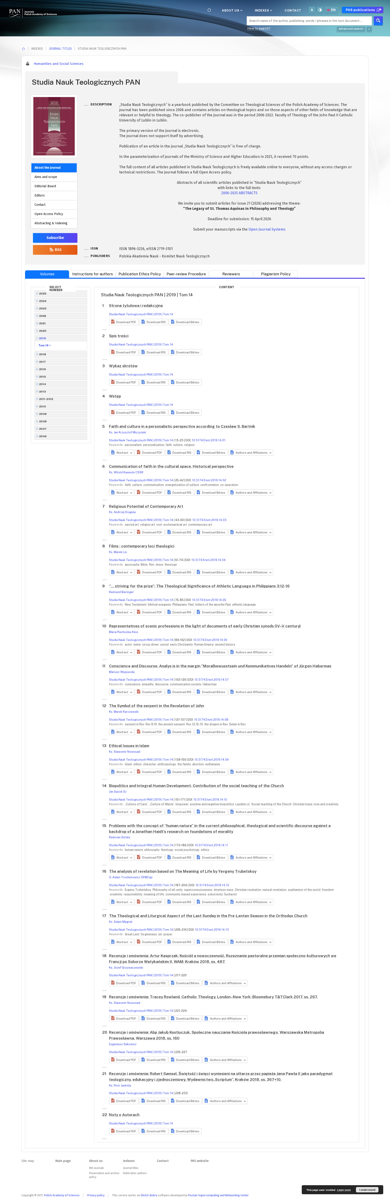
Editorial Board (45, 186)
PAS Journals (96, 1168)
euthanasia (212, 764)
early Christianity (182, 644)
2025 (42, 293)
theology (171, 564)
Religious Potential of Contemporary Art (146, 506)
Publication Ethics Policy (139, 274)
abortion (198, 764)
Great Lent (132, 934)
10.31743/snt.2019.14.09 (212, 759)
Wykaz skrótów (123, 366)
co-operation (229, 484)
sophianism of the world (304, 889)
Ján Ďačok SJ (117, 791)
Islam (129, 764)
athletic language (244, 604)
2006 (43, 436)
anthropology (167, 764)
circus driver (151, 644)
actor (129, 644)
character (150, 764)
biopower (182, 804)
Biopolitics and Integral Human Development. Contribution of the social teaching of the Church (196, 785)
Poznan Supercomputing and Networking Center (218, 1195)
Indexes (262, 10)
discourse (162, 684)
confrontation (210, 484)
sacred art (132, 524)
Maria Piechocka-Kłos (123, 632)
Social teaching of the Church (271, 804)
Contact (293, 10)
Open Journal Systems (267, 229)
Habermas (210, 684)
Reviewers (231, 274)
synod (164, 644)
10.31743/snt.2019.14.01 (208, 440)
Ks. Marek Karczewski (124, 711)
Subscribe (55, 238)
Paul (191, 604)
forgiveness (149, 934)
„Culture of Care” (137, 804)
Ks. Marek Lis (118, 552)
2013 (42, 391)
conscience (133, 684)
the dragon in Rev (216, 724)
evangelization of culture (182, 484)
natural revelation (274, 889)
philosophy (152, 849)
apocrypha (132, 564)
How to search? (258, 28)
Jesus (160, 564)
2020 (42, 330)
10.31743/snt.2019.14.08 (211, 719)
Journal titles (60, 48)
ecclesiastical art (175, 524)
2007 (43, 428)
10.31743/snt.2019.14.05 (209, 600)
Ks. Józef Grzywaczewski (126, 967)
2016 (42, 369)
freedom (328, 889)
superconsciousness (198, 889)
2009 (43, 414)
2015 (42, 376)
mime (137, 644)
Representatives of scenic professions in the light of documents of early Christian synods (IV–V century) (205, 626)
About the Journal (47, 168)
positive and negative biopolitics (212, 804)
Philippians (180, 604)
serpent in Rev (135, 724)
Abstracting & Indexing (51, 223)
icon (159, 524)
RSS (58, 250)
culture (178, 444)
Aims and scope (46, 177)
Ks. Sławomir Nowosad (124, 751)
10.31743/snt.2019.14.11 (211, 845)
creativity (116, 894)
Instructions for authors (92, 274)
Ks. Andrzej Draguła (122, 512)
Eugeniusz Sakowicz (123, 1044)
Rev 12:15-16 (195, 724)
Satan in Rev (237, 724)
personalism (133, 444)
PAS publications (361, 10)
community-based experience (186, 894)
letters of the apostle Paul (213, 604)
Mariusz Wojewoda (122, 672)
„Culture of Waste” (162, 804)
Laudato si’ (243, 804)
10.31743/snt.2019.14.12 (212, 885)
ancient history (225, 644)
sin (160, 934)
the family (184, 764)
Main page (63, 1161)
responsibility (133, 894)
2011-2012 (46, 399)
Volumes (47, 274)
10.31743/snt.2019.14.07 (212, 679)
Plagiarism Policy (276, 274)
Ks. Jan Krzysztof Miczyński (127, 432)
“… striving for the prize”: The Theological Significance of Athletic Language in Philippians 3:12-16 (199, 586)
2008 (43, 421)
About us (231, 10)
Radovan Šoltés (119, 837)
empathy (148, 684)
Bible (144, 564)
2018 (42, 354)
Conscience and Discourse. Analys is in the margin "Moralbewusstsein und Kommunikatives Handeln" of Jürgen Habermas (220, 666)
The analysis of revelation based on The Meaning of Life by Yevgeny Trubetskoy (182, 871)
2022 (42, 316)
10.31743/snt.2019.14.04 (208, 560)
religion (189, 444)
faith (169, 444)
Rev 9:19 (152, 724)
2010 (42, 406)
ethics (137, 764)
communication (154, 484)
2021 (42, 323)
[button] (124, 322)
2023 (42, 308)
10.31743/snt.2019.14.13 (212, 929)
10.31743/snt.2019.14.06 (210, 640)
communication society (186, 684)
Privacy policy (95, 1195)
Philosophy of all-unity (168, 889)
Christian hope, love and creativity (316, 804)
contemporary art (200, 524)
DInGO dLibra (149, 1195)
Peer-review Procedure (186, 274)
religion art (148, 524)
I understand (367, 1190)
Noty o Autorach (124, 1114)
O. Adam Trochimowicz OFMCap (131, 877)
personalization (154, 444)
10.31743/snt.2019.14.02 (209, 480)
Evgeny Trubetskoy (138, 889)
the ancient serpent (172, 724)
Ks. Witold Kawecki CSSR (126, 472)
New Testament (136, 604)
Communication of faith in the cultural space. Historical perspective (171, 466)
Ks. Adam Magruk (120, 921)
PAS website (200, 1161)
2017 (42, 361)
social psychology (187, 849)
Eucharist (230, 894)
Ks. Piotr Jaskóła (120, 1085)
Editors (40, 195)
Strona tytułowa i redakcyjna (136, 305)
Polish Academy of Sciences (62, 1195)
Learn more (344, 1190)
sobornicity (216, 894)
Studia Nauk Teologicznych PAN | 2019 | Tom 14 (141, 314)
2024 (43, 301)
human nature (134, 849)
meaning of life (154, 894)
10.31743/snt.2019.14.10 (210, 799)
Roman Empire (204, 644)
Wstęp (115, 396)
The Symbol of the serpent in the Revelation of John (156, 705)
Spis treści (118, 336)
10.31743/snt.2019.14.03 (209, 520)
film (152, 564)
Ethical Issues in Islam (129, 745)
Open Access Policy (49, 214)
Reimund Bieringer (121, 592)
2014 (42, 384)
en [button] (333, 10)
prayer (167, 934)
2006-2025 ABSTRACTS (239, 193)
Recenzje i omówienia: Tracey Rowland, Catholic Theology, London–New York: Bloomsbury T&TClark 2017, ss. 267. (213, 997)
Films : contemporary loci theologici (141, 546)
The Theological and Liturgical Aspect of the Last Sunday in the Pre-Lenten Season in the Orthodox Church (208, 916)
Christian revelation (248, 889)
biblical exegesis (160, 604)
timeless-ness (224, 889)
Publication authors (134, 1173)
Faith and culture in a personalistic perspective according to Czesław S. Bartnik (182, 426)
